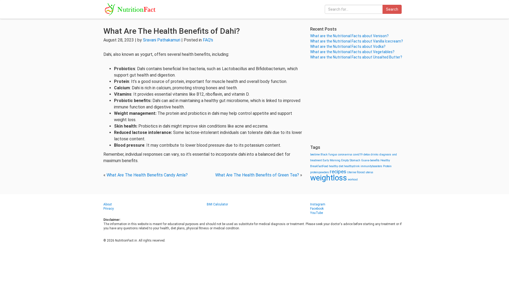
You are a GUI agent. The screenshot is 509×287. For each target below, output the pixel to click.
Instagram (317, 204)
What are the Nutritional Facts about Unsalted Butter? (356, 57)
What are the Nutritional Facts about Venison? (349, 36)
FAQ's (208, 40)
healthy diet (336, 166)
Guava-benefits (370, 160)
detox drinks (371, 154)
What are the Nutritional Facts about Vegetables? (352, 52)
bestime (315, 154)
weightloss (328, 177)
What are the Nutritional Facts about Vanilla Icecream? (356, 41)
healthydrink (352, 166)
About (107, 204)
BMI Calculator (217, 204)
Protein (387, 166)
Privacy (108, 208)
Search (392, 9)
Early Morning (331, 160)
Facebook (317, 208)
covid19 (358, 154)
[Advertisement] (358, 102)
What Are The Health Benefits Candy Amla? (147, 175)
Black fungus (329, 154)
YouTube (316, 213)
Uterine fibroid (356, 172)
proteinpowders (319, 172)
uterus (369, 172)
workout (353, 179)
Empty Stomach (350, 160)
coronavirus (345, 154)
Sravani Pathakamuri (161, 40)
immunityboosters (371, 166)
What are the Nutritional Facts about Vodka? (347, 46)
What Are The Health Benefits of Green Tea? (257, 175)
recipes (338, 171)
